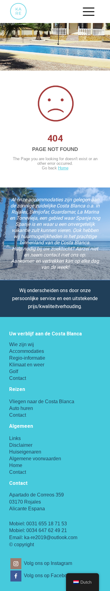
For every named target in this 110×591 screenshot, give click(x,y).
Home (63, 168)
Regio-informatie (27, 358)
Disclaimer (20, 445)
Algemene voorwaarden (35, 458)
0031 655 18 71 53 (46, 523)
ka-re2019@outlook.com (50, 537)
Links (15, 438)
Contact (17, 378)
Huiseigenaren (25, 451)
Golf (13, 371)
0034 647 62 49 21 (46, 530)
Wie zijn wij (21, 344)
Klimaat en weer (26, 364)
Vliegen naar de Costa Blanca (41, 401)
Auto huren (21, 408)
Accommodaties (26, 351)
